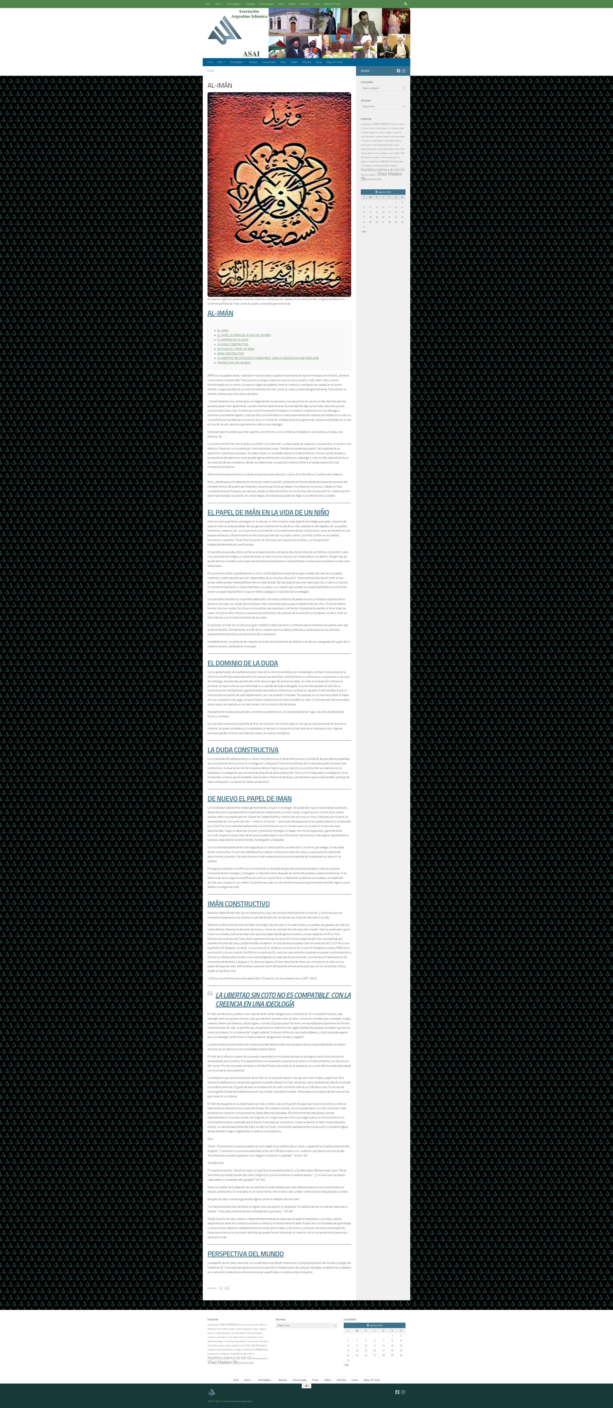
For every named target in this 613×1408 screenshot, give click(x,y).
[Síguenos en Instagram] (403, 71)
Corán (366, 128)
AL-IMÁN (222, 330)
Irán (255, 1345)
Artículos (304, 3)
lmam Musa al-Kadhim (391, 157)
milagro (364, 162)
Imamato (367, 141)
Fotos (281, 3)
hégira (389, 133)
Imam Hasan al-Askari (393, 141)
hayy (383, 133)
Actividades (233, 3)
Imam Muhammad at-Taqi (389, 149)
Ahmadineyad (367, 124)
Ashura (394, 124)
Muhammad (374, 162)
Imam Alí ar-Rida (383, 137)
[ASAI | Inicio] (225, 30)
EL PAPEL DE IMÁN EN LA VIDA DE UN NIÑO (244, 335)
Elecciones (382, 128)
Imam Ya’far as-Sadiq (216, 1346)
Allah (377, 124)
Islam (218, 3)
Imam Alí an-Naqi (368, 137)
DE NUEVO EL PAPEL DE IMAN (235, 349)
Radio (394, 166)
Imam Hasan (378, 141)
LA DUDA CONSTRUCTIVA (232, 344)
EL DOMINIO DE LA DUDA (232, 339)
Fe (221, 1288)
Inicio (207, 3)
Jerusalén (376, 157)
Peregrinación (214, 1354)
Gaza (233, 1329)
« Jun (363, 231)
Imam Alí (398, 133)
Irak (391, 153)
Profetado (368, 166)
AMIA (386, 124)
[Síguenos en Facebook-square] (398, 71)
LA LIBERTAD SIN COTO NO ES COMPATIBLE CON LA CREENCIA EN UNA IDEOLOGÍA (268, 358)
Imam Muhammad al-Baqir (384, 145)
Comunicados (266, 3)
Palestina (386, 161)
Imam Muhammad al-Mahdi (236, 1341)
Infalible (385, 153)
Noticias (250, 3)
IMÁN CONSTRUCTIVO (230, 353)
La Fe (211, 70)
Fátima (396, 128)
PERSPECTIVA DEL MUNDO (234, 362)
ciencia (249, 1325)
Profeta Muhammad (382, 166)
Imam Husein (367, 145)
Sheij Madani (381, 176)
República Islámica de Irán (383, 169)
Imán (227, 1288)
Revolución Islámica (369, 175)
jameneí (368, 157)
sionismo (374, 179)
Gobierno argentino (371, 133)
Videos (291, 3)
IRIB (397, 153)
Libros (316, 3)
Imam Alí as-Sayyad (254, 1333)
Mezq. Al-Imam (332, 3)
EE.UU (373, 128)
